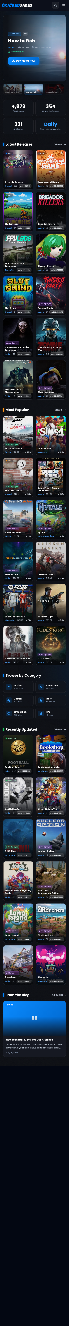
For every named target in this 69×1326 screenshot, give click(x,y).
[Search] (55, 5)
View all (59, 144)
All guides (57, 994)
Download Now (25, 58)
